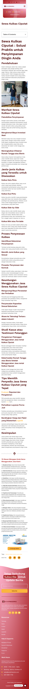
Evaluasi (5, 392)
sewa (7, 402)
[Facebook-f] (9, 612)
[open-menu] (24, 6)
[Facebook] (9, 2)
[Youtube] (16, 2)
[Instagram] (11, 2)
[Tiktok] (14, 2)
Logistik (19, 421)
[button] (19, 2)
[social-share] (10, 557)
